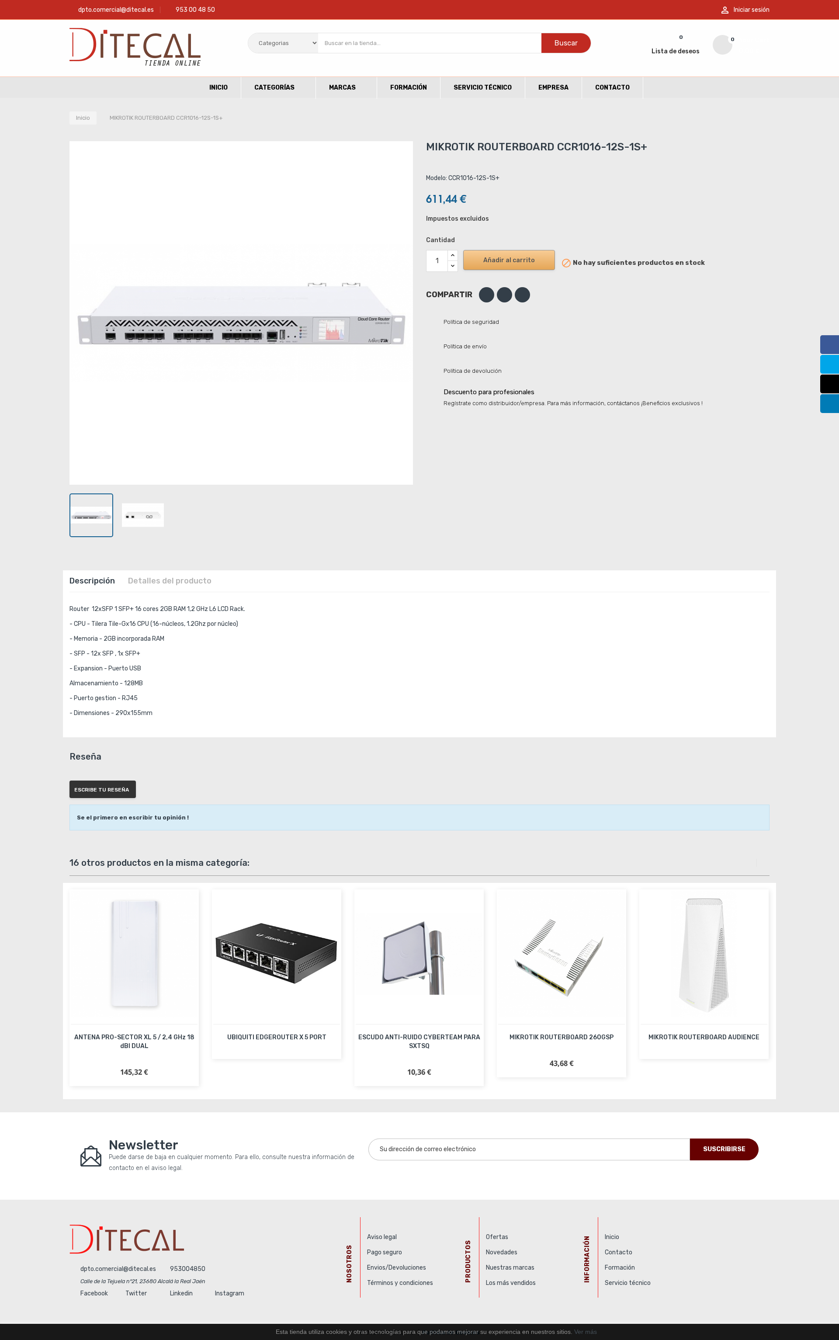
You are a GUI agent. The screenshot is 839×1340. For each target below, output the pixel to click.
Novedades (501, 1252)
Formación (620, 1267)
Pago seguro (384, 1252)
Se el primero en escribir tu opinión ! (133, 817)
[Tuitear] (504, 294)
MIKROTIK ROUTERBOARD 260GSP (562, 1037)
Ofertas (497, 1237)
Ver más (585, 1331)
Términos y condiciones (400, 1283)
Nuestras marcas (510, 1267)
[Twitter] (829, 364)
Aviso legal (382, 1237)
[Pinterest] (522, 294)
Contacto (618, 1252)
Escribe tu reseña (101, 790)
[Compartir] (486, 294)
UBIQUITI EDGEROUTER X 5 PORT (276, 1037)
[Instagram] (829, 384)
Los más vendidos (511, 1283)
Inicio (612, 1237)
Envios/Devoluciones (396, 1267)
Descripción (92, 581)
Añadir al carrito (509, 260)
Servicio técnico (628, 1283)
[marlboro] (211, 1239)
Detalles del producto (169, 581)
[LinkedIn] (829, 403)
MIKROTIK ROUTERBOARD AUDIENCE (703, 1037)
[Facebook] (829, 344)
